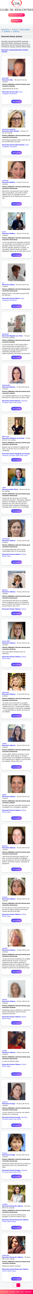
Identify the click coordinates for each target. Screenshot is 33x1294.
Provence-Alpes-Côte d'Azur (11, 402)
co (3, 283)
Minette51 (5, 334)
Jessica (4, 1102)
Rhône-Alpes (6, 556)
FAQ (17, 1292)
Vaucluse (24, 401)
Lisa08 (4, 1051)
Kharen (4, 999)
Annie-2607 (6, 641)
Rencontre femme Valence (11, 554)
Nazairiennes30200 (8, 129)
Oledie (4, 795)
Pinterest (5, 1292)
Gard (20, 92)
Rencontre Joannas (8, 50)
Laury (4, 232)
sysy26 (4, 948)
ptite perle (5, 692)
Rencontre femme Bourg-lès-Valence (15, 1220)
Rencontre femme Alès (10, 92)
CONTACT (28, 1292)
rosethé (4, 1204)
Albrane (4, 590)
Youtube (12, 1292)
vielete (4, 743)
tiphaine (5, 846)
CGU (22, 1292)
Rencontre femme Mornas (11, 401)
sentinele (5, 180)
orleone (4, 897)
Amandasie (6, 539)
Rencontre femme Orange (11, 1117)
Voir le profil (16, 101)
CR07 (4, 487)
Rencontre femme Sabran (11, 298)
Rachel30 (5, 78)
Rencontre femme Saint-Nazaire (13, 145)
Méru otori (5, 436)
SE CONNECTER (16, 20)
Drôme (23, 554)
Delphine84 (6, 385)
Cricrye (4, 1153)
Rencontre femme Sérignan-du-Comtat (16, 454)
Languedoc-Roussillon (9, 93)
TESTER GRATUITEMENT (16, 15)
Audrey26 (5, 1255)
